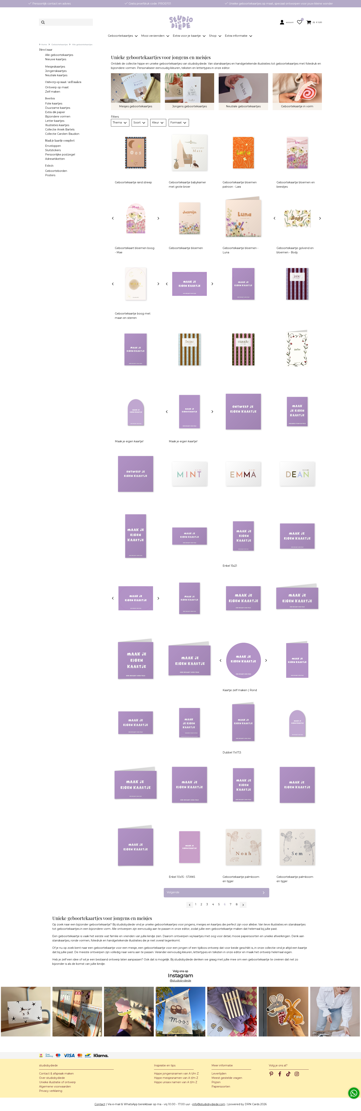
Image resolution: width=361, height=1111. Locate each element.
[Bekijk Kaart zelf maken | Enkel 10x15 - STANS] (189, 847)
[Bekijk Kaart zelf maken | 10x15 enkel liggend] (243, 598)
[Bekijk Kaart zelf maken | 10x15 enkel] (189, 598)
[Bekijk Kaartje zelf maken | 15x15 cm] (135, 474)
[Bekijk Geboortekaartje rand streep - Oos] (135, 152)
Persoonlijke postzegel (60, 154)
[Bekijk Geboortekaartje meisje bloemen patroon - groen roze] (243, 349)
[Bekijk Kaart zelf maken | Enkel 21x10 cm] (189, 536)
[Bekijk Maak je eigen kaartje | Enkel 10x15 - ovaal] (135, 598)
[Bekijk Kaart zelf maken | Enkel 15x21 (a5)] (243, 536)
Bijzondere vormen (57, 116)
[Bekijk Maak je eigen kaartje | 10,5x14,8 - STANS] (243, 284)
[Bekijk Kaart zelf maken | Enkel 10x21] (135, 536)
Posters (50, 175)
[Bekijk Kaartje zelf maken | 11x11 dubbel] (135, 847)
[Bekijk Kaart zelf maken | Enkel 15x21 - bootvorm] (189, 722)
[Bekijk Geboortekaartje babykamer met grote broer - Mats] (189, 152)
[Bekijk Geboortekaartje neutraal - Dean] (297, 474)
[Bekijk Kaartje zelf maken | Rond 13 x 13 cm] (243, 660)
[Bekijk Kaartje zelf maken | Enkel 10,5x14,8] (135, 349)
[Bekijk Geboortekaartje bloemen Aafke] (297, 349)
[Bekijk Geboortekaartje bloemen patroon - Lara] (243, 152)
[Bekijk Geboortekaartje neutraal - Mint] (189, 474)
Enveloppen (53, 146)
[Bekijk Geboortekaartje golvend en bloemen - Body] (297, 218)
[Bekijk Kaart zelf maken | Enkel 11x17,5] (243, 785)
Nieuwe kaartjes (55, 59)
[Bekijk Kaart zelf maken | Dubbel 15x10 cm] (189, 660)
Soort (137, 122)
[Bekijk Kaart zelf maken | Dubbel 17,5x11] (135, 785)
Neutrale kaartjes (56, 75)
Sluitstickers (53, 150)
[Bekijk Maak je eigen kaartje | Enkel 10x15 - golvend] (189, 284)
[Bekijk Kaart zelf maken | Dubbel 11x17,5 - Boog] (297, 722)
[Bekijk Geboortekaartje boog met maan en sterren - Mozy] (135, 284)
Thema (118, 122)
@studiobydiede (180, 980)
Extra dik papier (55, 112)
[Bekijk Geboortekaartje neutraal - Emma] (243, 474)
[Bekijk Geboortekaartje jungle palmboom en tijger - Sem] (297, 847)
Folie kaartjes (53, 103)
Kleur (156, 122)
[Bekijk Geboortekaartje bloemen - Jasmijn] (189, 218)
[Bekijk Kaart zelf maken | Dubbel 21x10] (297, 598)
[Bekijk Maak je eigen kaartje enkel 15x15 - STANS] (243, 411)
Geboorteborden (56, 171)
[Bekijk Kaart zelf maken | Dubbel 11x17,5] (243, 722)
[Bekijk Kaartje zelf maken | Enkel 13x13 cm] (189, 785)
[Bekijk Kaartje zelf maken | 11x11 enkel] (297, 785)
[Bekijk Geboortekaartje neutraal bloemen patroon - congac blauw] (189, 349)
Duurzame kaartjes (57, 108)
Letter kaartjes (54, 121)
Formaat (176, 122)
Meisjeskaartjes (55, 66)
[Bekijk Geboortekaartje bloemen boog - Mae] (135, 218)
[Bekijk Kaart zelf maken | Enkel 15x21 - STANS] (297, 411)
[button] (287, 22)
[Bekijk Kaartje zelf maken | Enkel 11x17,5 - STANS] (189, 411)
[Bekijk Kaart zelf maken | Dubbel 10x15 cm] (297, 660)
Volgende (173, 892)
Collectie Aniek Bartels (59, 129)
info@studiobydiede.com (208, 1104)
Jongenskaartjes (56, 71)
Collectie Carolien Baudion (62, 134)
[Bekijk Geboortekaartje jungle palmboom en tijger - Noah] (243, 847)
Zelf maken (52, 91)
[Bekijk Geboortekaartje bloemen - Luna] (243, 218)
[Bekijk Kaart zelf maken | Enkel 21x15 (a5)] (297, 536)
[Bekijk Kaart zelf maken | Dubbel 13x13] (135, 660)
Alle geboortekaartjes (59, 55)
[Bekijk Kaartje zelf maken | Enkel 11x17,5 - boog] (135, 411)
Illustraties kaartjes (57, 125)
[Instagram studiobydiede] (26, 1011)
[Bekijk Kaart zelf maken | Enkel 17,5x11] (135, 722)
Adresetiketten (55, 159)
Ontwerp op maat (57, 87)
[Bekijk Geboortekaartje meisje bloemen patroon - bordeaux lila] (297, 284)
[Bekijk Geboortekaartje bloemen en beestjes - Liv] (297, 152)
